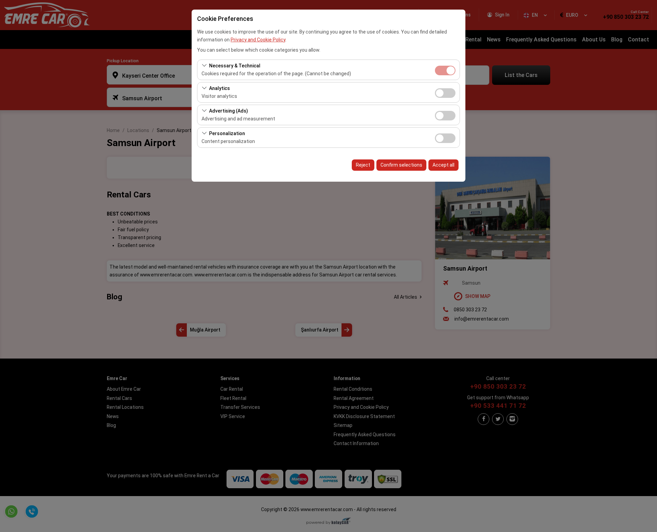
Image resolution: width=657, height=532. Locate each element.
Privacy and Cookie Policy (258, 39)
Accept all (443, 165)
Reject (363, 165)
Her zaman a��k (445, 70)
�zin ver (445, 93)
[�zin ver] (445, 92)
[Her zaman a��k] (445, 69)
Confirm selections (401, 165)
